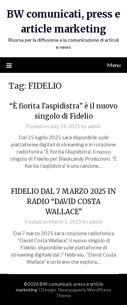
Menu (114, 65)
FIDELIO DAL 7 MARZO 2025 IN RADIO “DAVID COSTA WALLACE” (63, 201)
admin (94, 126)
